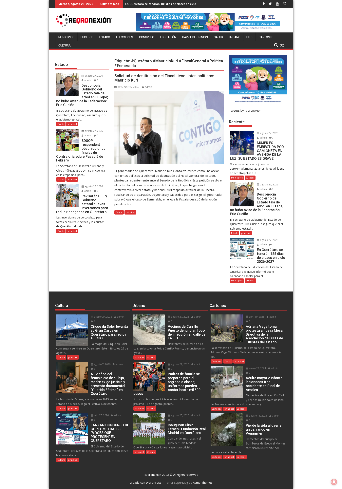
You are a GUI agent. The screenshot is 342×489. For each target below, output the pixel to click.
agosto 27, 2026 (93, 75)
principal (130, 212)
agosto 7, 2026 (101, 364)
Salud (218, 37)
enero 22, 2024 (257, 368)
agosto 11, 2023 (257, 415)
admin (148, 87)
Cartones (266, 37)
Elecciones (124, 37)
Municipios (66, 37)
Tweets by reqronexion (245, 110)
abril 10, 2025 (256, 316)
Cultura (64, 45)
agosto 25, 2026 (179, 415)
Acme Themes (203, 482)
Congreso (146, 37)
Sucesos (87, 37)
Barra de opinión (195, 37)
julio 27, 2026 (101, 415)
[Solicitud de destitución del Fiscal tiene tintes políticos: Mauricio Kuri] (169, 127)
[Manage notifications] (334, 482)
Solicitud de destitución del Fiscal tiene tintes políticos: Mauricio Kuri (164, 78)
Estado (104, 37)
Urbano (234, 37)
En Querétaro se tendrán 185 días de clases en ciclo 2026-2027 (168, 4)
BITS (249, 37)
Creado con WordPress (146, 482)
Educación (168, 37)
